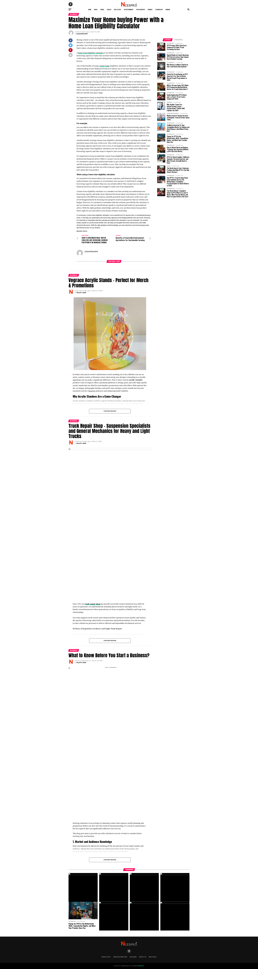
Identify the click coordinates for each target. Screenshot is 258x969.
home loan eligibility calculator (91, 53)
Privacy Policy (106, 957)
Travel (102, 9)
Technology (159, 9)
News (95, 9)
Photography (140, 9)
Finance (150, 9)
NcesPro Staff (81, 292)
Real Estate (117, 9)
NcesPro (141, 966)
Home (89, 9)
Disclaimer (133, 957)
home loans (104, 66)
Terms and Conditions (120, 957)
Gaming (167, 9)
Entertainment (128, 9)
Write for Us (153, 957)
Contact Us (142, 957)
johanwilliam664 (82, 34)
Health (109, 9)
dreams (97, 228)
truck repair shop (92, 604)
